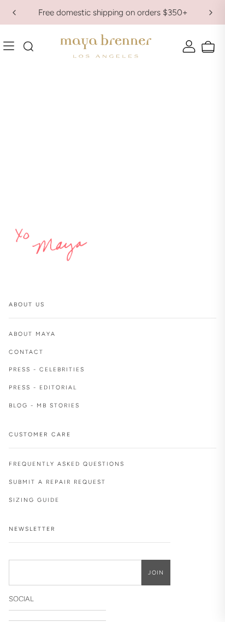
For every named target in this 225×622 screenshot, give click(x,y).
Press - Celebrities (47, 369)
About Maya (32, 333)
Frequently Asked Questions (67, 463)
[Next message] (211, 12)
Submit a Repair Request (57, 481)
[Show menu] (11, 46)
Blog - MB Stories (44, 405)
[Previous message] (14, 12)
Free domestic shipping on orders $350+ (112, 12)
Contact (26, 352)
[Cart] (206, 47)
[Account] (187, 46)
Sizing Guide (34, 499)
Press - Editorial (43, 387)
